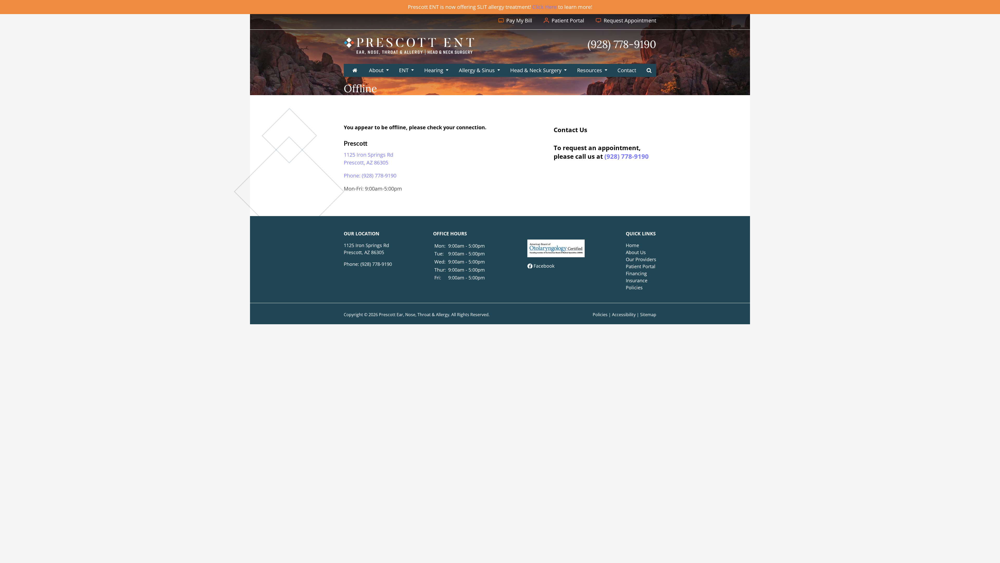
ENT (404, 70)
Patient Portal (640, 266)
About (376, 70)
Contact (626, 70)
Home (632, 245)
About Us (636, 252)
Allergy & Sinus (477, 70)
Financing (636, 273)
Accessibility (624, 314)
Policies (634, 287)
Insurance (636, 280)
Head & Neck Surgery (535, 70)
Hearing (433, 70)
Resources (589, 70)
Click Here (544, 6)
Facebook (544, 266)
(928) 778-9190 (626, 156)
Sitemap (648, 314)
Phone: (370, 175)
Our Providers (641, 259)
